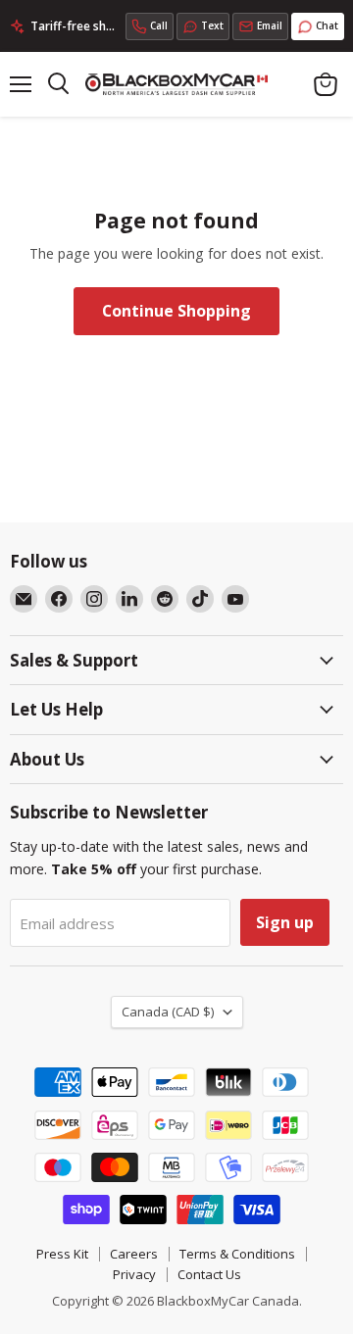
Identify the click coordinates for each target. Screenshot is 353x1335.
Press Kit (62, 1253)
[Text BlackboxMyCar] (202, 26)
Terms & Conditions (237, 1253)
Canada (168, 1011)
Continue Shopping (176, 310)
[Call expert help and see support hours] (150, 26)
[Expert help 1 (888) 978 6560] (150, 26)
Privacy (134, 1274)
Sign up (285, 922)
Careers (134, 1253)
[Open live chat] (317, 26)
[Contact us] (260, 26)
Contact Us (209, 1274)
